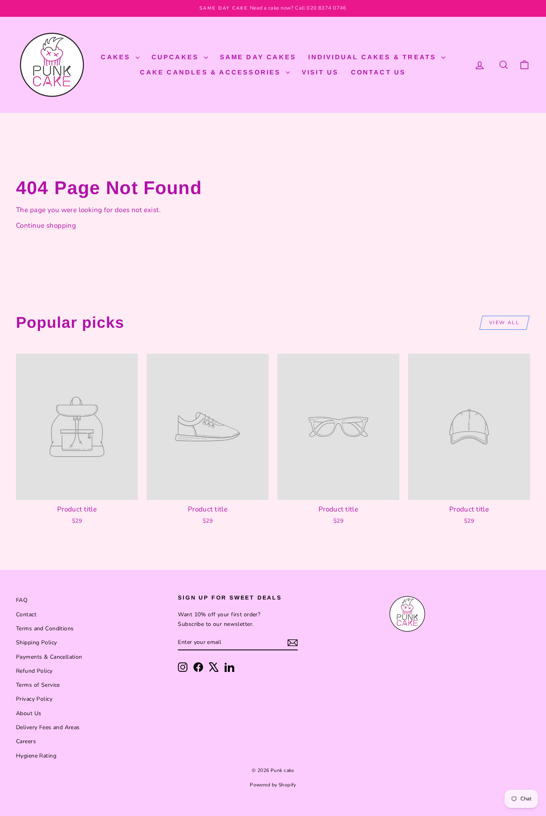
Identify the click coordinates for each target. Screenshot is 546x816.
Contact (26, 614)
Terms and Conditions (45, 628)
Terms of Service (38, 685)
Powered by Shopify (273, 785)
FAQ (22, 600)
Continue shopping (46, 225)
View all (504, 322)
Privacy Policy (34, 699)
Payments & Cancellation (49, 657)
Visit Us (320, 72)
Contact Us (378, 72)
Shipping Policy (36, 642)
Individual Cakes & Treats (373, 57)
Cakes (117, 57)
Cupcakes (176, 57)
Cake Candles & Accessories (211, 72)
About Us (28, 713)
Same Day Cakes (258, 57)
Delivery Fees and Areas (48, 727)
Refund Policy (34, 671)
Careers (26, 741)
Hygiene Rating (36, 756)
